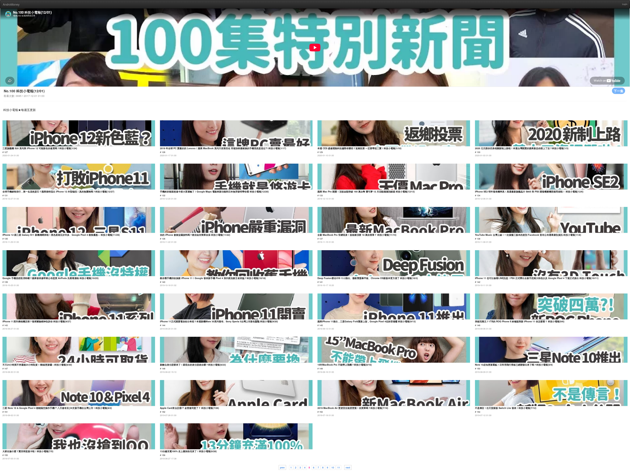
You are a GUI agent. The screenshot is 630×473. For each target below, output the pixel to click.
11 (338, 467)
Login (624, 4)
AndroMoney (11, 4)
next (348, 467)
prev (282, 467)
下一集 (618, 90)
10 (332, 467)
